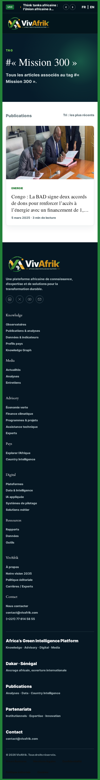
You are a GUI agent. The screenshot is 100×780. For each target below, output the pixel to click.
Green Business (16, 761)
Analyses (12, 376)
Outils (10, 542)
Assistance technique (22, 427)
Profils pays (14, 343)
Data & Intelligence (19, 490)
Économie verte (17, 407)
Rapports (12, 529)
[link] (10, 299)
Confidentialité (72, 761)
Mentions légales (44, 761)
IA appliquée (15, 497)
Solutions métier (17, 510)
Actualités (13, 370)
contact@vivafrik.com (22, 612)
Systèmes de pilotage (21, 503)
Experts (11, 433)
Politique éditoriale (19, 580)
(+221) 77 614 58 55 (20, 619)
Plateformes (14, 484)
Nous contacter (17, 606)
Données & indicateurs (22, 337)
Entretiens (13, 382)
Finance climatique (19, 413)
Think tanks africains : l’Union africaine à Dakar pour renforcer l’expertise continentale (41, 7)
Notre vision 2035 (19, 573)
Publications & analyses (23, 331)
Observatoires (16, 324)
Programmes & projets (22, 420)
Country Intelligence (20, 459)
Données (12, 536)
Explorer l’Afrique (18, 453)
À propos (12, 567)
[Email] (39, 299)
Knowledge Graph (19, 350)
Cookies (42, 772)
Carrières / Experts (19, 586)
